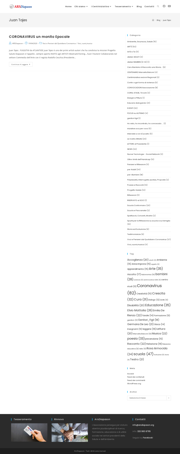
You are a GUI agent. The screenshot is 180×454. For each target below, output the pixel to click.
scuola (144, 354)
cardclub (138, 280)
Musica (159, 333)
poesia (136, 338)
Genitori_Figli (148, 320)
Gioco (159, 324)
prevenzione (154, 338)
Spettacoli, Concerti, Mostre (139, 215)
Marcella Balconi (142, 334)
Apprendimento (137, 269)
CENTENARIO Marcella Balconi (140, 72)
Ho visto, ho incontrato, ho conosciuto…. (145, 123)
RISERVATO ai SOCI (135, 200)
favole (148, 315)
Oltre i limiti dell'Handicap (138, 159)
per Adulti (131, 169)
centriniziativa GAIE (152, 280)
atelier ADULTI (133, 57)
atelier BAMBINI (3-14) (137, 62)
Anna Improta (141, 263)
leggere (149, 329)
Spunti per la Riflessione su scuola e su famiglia (148, 220)
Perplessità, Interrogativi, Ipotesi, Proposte (146, 179)
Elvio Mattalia (140, 310)
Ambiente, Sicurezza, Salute (140, 41)
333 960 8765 (144, 431)
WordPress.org (134, 383)
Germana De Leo (140, 324)
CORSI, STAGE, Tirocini (137, 92)
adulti (152, 260)
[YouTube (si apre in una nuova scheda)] (169, 6)
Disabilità (136, 305)
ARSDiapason (17, 43)
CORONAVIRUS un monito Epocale (39, 36)
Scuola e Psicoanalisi (137, 210)
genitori (132, 320)
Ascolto (134, 274)
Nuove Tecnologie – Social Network (143, 154)
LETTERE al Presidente (137, 144)
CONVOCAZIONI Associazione (141, 87)
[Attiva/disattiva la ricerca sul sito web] (158, 6)
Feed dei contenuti (135, 377)
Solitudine (159, 355)
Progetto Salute (134, 190)
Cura (141, 299)
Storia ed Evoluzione (136, 229)
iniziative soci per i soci (137, 128)
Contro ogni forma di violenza (140, 82)
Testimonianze (134, 234)
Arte (156, 268)
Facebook (148, 437)
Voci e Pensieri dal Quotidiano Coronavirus (59, 43)
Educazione (158, 305)
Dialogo (154, 299)
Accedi (130, 373)
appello (155, 264)
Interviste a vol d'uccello (138, 133)
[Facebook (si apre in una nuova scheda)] (164, 6)
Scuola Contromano (136, 205)
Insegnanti (134, 329)
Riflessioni (131, 195)
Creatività (144, 293)
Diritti (164, 299)
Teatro (137, 359)
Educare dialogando (136, 103)
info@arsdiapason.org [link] (143, 425)
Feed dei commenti (136, 380)
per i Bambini (133, 174)
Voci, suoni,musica (85, 43)
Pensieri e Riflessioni (136, 164)
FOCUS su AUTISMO (136, 113)
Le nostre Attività (134, 138)
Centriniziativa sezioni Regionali (141, 77)
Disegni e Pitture (134, 98)
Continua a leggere (22, 63)
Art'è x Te (131, 51)
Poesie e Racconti (135, 185)
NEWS (129, 149)
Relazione (154, 343)
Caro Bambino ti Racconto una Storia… (144, 67)
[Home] (153, 20)
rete (142, 348)
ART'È (129, 46)
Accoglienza (138, 259)
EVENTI (130, 108)
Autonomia (148, 274)
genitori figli (132, 118)
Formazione (162, 315)
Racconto (136, 343)
